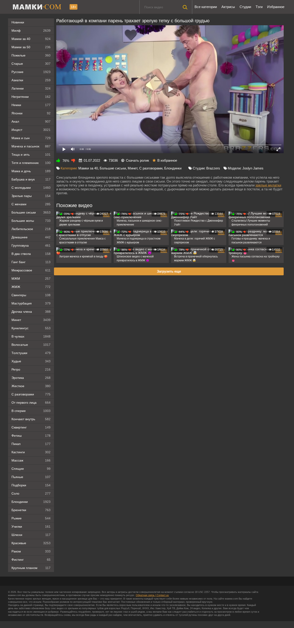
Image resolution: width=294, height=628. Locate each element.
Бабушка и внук (31, 179)
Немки (31, 105)
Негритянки (31, 97)
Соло (31, 493)
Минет (31, 320)
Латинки (31, 88)
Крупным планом (31, 568)
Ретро (31, 369)
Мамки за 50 (31, 47)
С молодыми (31, 187)
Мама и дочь (31, 171)
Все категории (206, 7)
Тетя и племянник (31, 163)
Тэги (259, 7)
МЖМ (31, 278)
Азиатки (31, 80)
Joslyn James (252, 168)
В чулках (31, 336)
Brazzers (213, 168)
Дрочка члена (31, 311)
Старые (31, 63)
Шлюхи (31, 535)
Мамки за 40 (31, 39)
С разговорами (31, 394)
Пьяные (31, 477)
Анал (31, 121)
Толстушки (31, 353)
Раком (31, 551)
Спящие (31, 468)
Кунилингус (31, 328)
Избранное (275, 7)
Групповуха (31, 245)
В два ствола (31, 254)
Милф (31, 30)
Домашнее (31, 237)
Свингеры (31, 295)
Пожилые (31, 55)
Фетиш (31, 435)
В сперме (31, 411)
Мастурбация (31, 303)
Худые (31, 361)
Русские (31, 72)
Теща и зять (31, 154)
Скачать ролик (137, 160)
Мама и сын (31, 138)
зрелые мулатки (268, 185)
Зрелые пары (31, 196)
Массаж (31, 460)
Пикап (31, 444)
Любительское (31, 229)
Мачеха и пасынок (31, 146)
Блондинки (31, 502)
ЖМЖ (31, 287)
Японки (31, 113)
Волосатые (31, 344)
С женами (31, 204)
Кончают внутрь (31, 419)
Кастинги (31, 452)
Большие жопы (31, 220)
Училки (31, 526)
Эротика (31, 378)
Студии (245, 7)
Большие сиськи (31, 212)
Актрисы (228, 7)
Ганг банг (31, 262)
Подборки (31, 485)
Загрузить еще (169, 271)
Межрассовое (31, 270)
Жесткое (31, 386)
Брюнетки (31, 510)
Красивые (31, 543)
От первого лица (31, 402)
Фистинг (31, 559)
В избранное (167, 160)
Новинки (17, 22)
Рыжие (31, 518)
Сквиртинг (31, 427)
